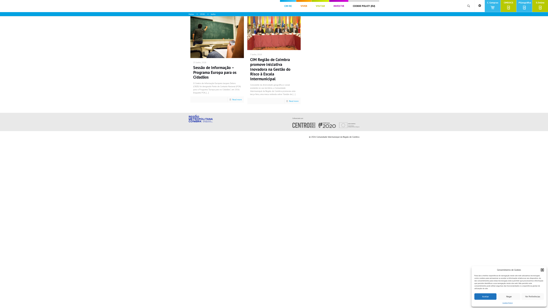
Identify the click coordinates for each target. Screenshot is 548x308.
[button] (542, 270)
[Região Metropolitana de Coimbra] (39, 6)
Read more (237, 99)
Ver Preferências (532, 296)
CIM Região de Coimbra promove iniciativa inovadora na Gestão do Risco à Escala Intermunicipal (270, 69)
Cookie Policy (507, 303)
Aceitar (485, 296)
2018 (202, 14)
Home (191, 14)
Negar (509, 296)
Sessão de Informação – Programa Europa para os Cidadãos (214, 72)
